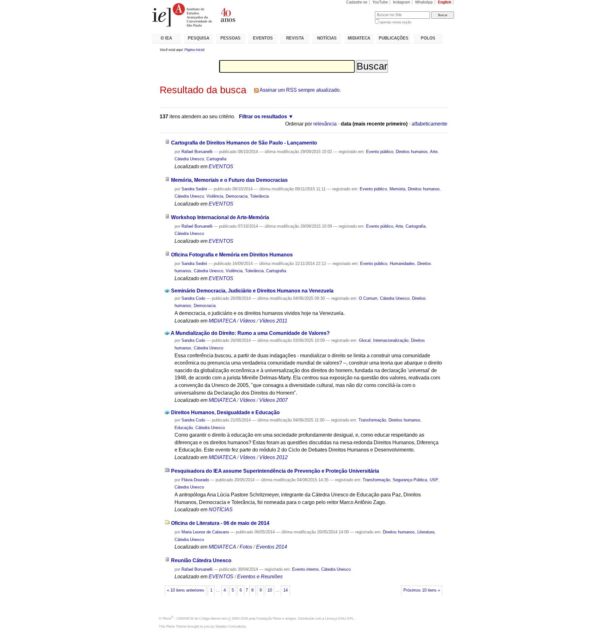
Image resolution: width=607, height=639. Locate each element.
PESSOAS (230, 38)
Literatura (425, 532)
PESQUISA (198, 38)
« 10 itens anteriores (185, 590)
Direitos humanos (412, 151)
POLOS (428, 38)
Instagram (401, 2)
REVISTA (295, 38)
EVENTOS (263, 38)
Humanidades (402, 263)
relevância (325, 123)
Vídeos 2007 (273, 400)
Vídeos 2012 (273, 457)
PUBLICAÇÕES (393, 38)
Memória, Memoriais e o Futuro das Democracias (229, 180)
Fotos (246, 547)
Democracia (237, 196)
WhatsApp (424, 2)
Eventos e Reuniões (260, 576)
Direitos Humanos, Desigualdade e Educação (225, 412)
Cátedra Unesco (189, 159)
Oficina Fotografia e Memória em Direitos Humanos (232, 254)
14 (285, 590)
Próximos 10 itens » (421, 590)
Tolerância (259, 196)
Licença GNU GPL (339, 618)
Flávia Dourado (195, 479)
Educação (184, 427)
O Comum (368, 298)
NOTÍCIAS (327, 38)
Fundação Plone (268, 618)
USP (434, 479)
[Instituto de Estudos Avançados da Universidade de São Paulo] (228, 15)
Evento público (379, 151)
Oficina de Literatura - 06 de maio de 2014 (220, 523)
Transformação (372, 420)
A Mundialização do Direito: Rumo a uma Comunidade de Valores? (250, 333)
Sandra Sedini (194, 189)
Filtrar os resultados (263, 116)
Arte (434, 151)
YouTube (380, 2)
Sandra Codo (193, 298)
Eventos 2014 (271, 547)
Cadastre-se (356, 2)
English (444, 2)
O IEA (166, 38)
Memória (397, 189)
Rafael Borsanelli (196, 151)
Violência (214, 196)
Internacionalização (390, 340)
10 (269, 590)
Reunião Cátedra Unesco (201, 560)
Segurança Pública (410, 479)
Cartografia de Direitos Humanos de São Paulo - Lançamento (244, 142)
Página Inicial (194, 50)
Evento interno (305, 569)
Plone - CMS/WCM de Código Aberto (191, 618)
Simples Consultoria (230, 626)
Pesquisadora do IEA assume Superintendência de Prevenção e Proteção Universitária (275, 471)
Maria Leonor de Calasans (205, 532)
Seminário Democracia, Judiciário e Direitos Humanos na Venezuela (252, 290)
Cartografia (216, 159)
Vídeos (247, 320)
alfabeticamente (429, 123)
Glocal (365, 340)
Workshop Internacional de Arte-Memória (220, 217)
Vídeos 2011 (273, 320)
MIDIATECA (359, 38)
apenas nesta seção (395, 22)
